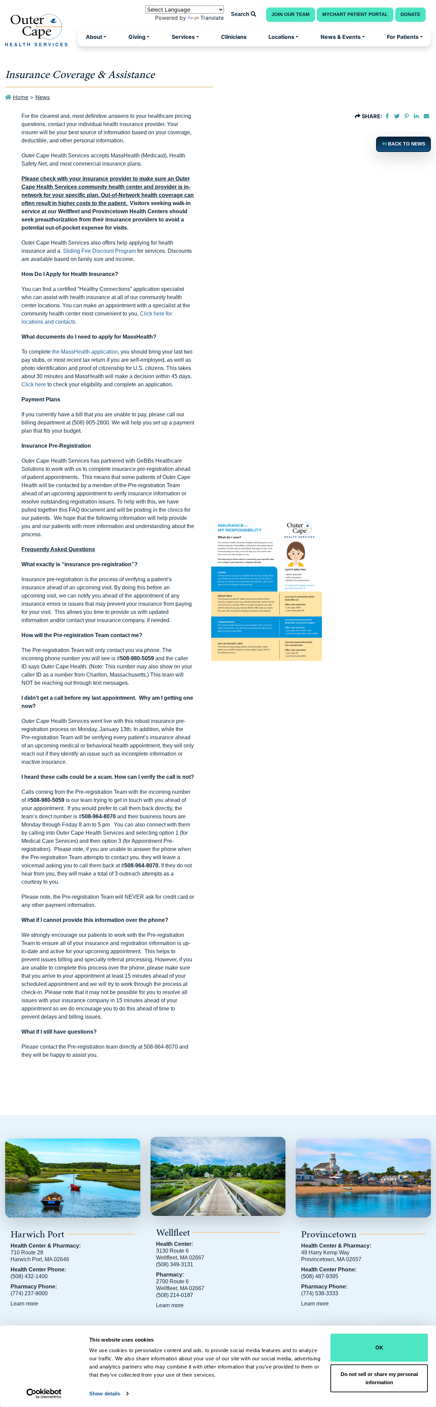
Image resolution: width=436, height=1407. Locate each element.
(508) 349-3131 (174, 1264)
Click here (33, 384)
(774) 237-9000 (29, 1293)
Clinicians (234, 36)
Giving (136, 36)
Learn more (24, 1303)
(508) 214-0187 (174, 1295)
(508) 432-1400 (29, 1276)
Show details (104, 1393)
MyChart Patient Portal (355, 14)
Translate (212, 17)
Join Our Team (290, 14)
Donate (410, 14)
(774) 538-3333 (319, 1293)
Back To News (406, 143)
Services (183, 36)
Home (20, 97)
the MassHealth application (85, 352)
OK (379, 1347)
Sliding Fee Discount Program (99, 251)
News (42, 97)
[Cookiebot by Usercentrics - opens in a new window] (44, 1394)
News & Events (341, 36)
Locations (281, 36)
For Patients (403, 36)
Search (241, 14)
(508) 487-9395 (319, 1276)
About (94, 36)
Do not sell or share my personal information (379, 1378)
